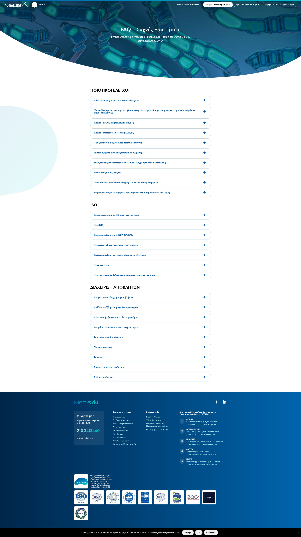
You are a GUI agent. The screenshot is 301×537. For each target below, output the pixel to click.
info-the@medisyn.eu (207, 434)
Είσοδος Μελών (153, 417)
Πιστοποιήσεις (119, 438)
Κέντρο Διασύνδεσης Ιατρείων (218, 5)
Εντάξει (188, 532)
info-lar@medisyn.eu (208, 454)
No (199, 532)
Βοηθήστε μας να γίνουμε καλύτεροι (279, 5)
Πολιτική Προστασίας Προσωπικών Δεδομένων (157, 425)
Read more (211, 532)
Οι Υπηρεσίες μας (120, 431)
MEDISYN (16, 4)
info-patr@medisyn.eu (207, 464)
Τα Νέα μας (118, 434)
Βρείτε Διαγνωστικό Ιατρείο (247, 5)
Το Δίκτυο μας (119, 427)
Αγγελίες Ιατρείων (121, 441)
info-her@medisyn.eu (209, 444)
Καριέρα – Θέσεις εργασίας (125, 444)
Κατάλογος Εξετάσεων (123, 424)
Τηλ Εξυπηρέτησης (188, 4)
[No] (298, 532)
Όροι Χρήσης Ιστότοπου (157, 430)
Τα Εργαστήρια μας (121, 420)
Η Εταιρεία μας (119, 417)
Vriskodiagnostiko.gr (155, 420)
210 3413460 (88, 431)
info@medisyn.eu (85, 438)
